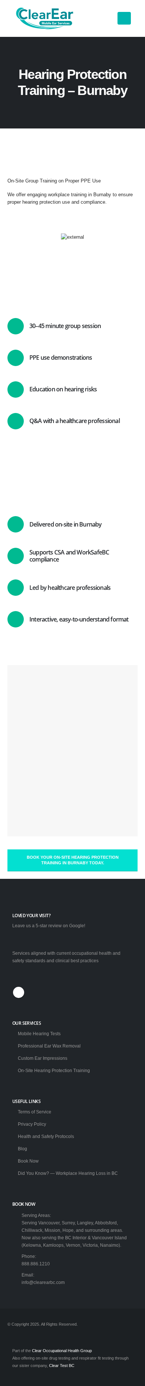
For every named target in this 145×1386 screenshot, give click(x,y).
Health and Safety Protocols (46, 1136)
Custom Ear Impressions (42, 1058)
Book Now (28, 1160)
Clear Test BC (61, 1365)
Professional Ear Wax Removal (49, 1045)
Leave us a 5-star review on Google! (48, 925)
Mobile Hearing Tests (39, 1033)
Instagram (18, 992)
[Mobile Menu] (124, 18)
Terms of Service (34, 1111)
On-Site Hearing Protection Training (54, 1070)
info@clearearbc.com (43, 1282)
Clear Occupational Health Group (62, 1350)
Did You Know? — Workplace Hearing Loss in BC (68, 1173)
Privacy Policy (32, 1124)
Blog (22, 1148)
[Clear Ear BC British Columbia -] (44, 18)
